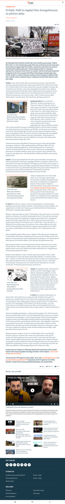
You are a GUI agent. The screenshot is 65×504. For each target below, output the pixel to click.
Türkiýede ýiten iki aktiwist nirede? (18, 378)
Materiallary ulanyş (38, 490)
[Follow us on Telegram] (21, 464)
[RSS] (25, 464)
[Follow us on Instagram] (10, 464)
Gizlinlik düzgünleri (11, 493)
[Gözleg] (49, 502)
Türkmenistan (10, 7)
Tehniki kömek (10, 481)
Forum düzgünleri (10, 496)
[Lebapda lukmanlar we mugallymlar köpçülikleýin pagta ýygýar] (37, 437)
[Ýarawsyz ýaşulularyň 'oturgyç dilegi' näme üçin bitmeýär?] (37, 423)
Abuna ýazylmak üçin (11, 478)
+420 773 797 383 (15, 354)
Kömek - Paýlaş (37, 475)
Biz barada (8, 490)
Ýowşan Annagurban (11, 17)
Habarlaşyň (36, 493)
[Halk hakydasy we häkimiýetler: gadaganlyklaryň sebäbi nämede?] (17, 275)
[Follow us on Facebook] (7, 464)
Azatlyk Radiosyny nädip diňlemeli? (15, 475)
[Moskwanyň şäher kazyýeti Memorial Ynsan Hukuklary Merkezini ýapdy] (17, 107)
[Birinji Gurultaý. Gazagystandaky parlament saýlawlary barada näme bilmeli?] (10, 423)
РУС (32, 502)
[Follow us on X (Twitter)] (14, 464)
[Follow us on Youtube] (18, 464)
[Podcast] (29, 464)
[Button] (57, 24)
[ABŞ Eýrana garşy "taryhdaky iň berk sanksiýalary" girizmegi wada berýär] (10, 451)
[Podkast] (15, 502)
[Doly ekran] (57, 404)
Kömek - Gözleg (37, 478)
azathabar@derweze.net (49, 358)
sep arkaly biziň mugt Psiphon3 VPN (17, 360)
